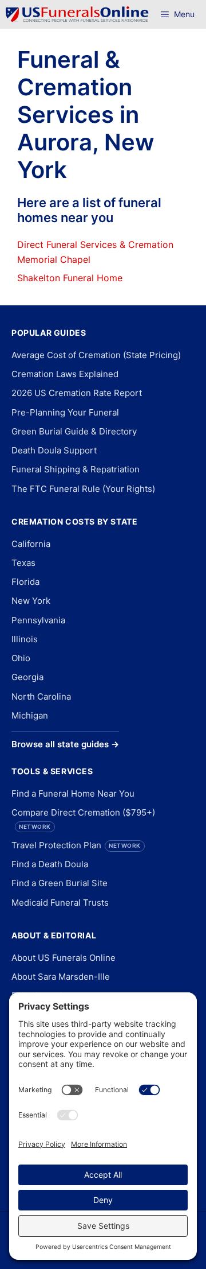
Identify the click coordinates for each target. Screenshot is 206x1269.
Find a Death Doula (49, 864)
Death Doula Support (54, 450)
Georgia (27, 677)
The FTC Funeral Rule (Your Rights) (83, 488)
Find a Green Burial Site (59, 883)
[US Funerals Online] (77, 14)
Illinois (24, 639)
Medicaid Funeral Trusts (60, 902)
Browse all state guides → (65, 744)
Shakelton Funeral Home (69, 278)
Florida (25, 581)
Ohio (20, 658)
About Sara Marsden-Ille (60, 976)
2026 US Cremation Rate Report (76, 392)
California (30, 543)
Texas (23, 562)
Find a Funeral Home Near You (72, 793)
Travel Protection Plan (76, 845)
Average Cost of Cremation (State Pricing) (96, 355)
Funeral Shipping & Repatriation (75, 469)
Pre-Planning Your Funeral (65, 412)
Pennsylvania (38, 620)
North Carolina (41, 696)
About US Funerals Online (63, 957)
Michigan (29, 715)
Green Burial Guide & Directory (74, 431)
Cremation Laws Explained (64, 373)
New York (30, 600)
